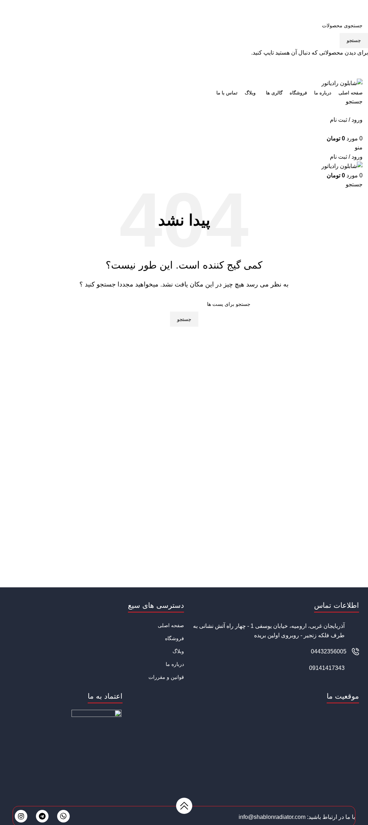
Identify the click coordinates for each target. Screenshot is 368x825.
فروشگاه (174, 638)
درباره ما (175, 664)
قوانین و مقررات (166, 677)
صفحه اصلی (171, 625)
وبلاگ (178, 651)
